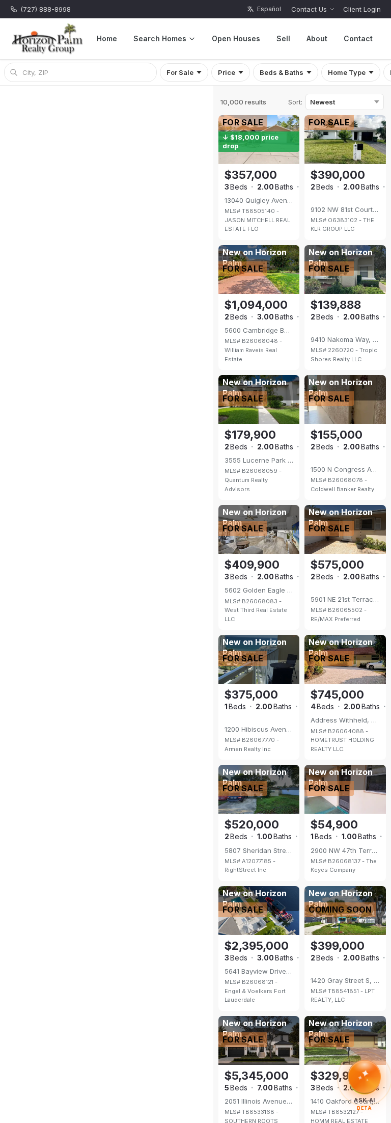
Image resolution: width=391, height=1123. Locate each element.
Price (226, 72)
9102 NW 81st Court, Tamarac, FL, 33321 (345, 209)
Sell (283, 38)
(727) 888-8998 (45, 9)
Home (107, 38)
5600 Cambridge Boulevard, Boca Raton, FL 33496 (259, 330)
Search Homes (159, 38)
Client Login (362, 9)
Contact (358, 38)
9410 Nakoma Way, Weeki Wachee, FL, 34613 (345, 339)
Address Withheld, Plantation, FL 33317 (345, 720)
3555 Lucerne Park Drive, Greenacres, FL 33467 (259, 460)
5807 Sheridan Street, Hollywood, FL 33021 (259, 850)
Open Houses (236, 38)
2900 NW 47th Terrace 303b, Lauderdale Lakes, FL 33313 (345, 850)
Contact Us (309, 9)
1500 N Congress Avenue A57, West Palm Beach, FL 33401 (345, 469)
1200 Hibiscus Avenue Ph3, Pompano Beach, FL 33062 (259, 729)
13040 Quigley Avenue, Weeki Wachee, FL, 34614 (259, 200)
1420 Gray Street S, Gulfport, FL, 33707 (345, 980)
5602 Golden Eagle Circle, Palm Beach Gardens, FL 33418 (259, 590)
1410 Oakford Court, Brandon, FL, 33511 (345, 1101)
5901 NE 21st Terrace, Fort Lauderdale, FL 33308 (345, 599)
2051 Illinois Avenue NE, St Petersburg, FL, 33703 (259, 1101)
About (316, 38)
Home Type (347, 72)
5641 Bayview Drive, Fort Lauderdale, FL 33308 (259, 971)
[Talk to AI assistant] (365, 1078)
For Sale (179, 72)
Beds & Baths (281, 72)
